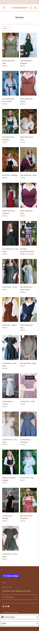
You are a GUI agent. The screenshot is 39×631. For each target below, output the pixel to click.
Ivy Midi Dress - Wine (27, 401)
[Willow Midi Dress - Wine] (28, 195)
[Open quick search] (30, 7)
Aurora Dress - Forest (9, 287)
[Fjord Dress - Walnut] (10, 309)
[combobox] (19, 617)
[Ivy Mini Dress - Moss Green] (10, 538)
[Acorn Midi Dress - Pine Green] (10, 233)
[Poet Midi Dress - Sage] (28, 347)
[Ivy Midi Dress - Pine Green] (10, 347)
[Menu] (3, 7)
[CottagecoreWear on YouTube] (8, 607)
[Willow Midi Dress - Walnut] (28, 83)
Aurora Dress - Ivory (27, 478)
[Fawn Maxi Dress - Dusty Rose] (28, 500)
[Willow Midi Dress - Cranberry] (10, 195)
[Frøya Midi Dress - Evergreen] (28, 45)
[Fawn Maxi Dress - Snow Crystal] (28, 271)
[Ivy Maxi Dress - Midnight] (10, 500)
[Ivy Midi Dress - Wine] (28, 385)
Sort (5, 28)
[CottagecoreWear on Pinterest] (3, 607)
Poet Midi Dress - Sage (28, 363)
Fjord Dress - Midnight (10, 175)
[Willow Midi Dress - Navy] (28, 309)
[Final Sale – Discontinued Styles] (28, 233)
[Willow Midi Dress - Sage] (10, 45)
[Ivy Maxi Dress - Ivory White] (10, 424)
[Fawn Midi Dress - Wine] (28, 159)
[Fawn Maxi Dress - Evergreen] (10, 121)
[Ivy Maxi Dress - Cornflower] (28, 424)
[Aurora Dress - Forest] (10, 271)
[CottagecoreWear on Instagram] (6, 607)
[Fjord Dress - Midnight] (10, 159)
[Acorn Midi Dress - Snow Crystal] (10, 83)
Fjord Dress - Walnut (9, 325)
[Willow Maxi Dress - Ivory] (28, 121)
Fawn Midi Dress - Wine (28, 175)
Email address (8, 594)
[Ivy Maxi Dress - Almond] (10, 385)
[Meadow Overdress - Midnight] (10, 462)
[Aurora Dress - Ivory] (28, 462)
